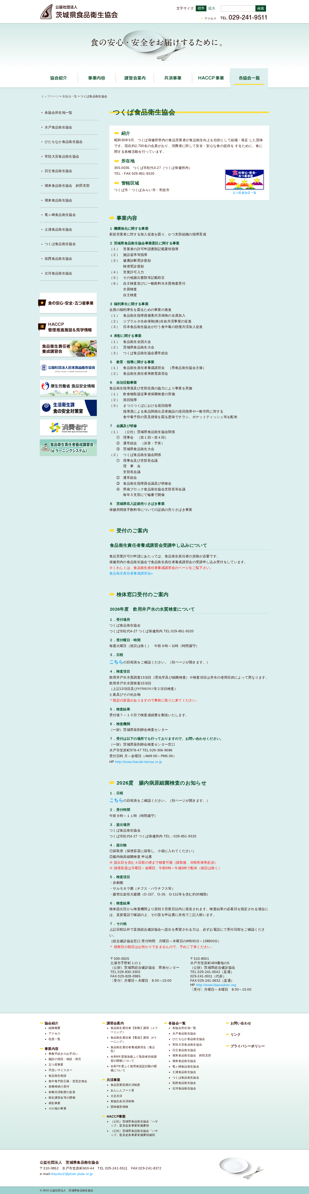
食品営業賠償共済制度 (125, 1085)
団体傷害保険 (119, 1106)
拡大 (211, 8)
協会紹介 (51, 1023)
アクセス (210, 18)
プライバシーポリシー (248, 1046)
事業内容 (51, 1049)
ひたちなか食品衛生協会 (64, 142)
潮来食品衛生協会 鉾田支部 (67, 185)
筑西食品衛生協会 (58, 258)
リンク (236, 1034)
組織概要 (54, 1028)
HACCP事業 (116, 1116)
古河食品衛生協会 (58, 273)
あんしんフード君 (122, 1090)
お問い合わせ (241, 1023)
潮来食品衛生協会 (58, 200)
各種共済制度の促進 (62, 1092)
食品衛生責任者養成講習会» (131, 573)
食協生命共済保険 (122, 1101)
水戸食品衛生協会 (58, 127)
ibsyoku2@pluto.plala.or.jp (72, 1174)
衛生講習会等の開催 (62, 1097)
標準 (201, 8)
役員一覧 (54, 1039)
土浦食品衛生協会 (58, 229)
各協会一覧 (249, 78)
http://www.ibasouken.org (216, 985)
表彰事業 (54, 1103)
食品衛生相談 (57, 1075)
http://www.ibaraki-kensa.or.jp (138, 762)
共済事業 (113, 1080)
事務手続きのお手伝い (63, 1053)
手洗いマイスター (60, 1070)
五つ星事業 (56, 1064)
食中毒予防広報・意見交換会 (68, 1081)
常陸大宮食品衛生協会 (62, 156)
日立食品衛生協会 (58, 171)
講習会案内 (115, 1023)
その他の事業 (57, 1108)
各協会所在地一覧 (58, 112)
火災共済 (116, 1096)
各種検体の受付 (59, 1086)
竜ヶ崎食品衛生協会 (60, 215)
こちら (116, 800)
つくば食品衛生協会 (60, 244)
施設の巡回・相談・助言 (65, 1059)
